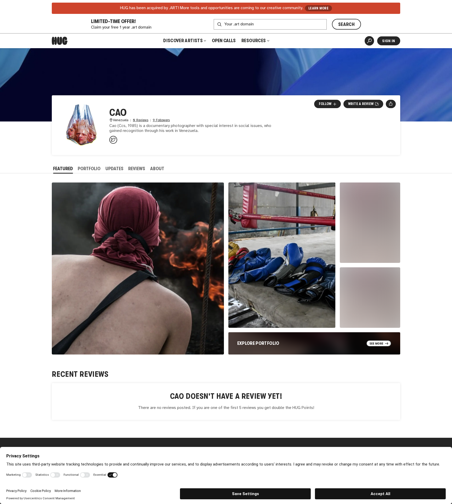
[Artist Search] (369, 41)
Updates (114, 168)
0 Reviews (140, 120)
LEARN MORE (318, 8)
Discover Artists (183, 40)
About (157, 168)
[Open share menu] (391, 104)
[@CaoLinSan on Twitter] (113, 140)
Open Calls (224, 40)
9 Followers (161, 120)
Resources (254, 40)
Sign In (388, 41)
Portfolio (89, 168)
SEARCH (346, 24)
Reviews (136, 168)
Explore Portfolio (258, 343)
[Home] (59, 40)
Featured (63, 168)
